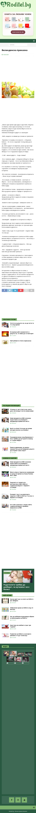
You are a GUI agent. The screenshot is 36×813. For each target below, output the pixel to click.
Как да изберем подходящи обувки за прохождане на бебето (22, 617)
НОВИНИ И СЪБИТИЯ (9, 458)
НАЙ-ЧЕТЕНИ (7, 595)
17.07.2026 (13, 452)
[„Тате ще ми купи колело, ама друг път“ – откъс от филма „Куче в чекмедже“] (25, 659)
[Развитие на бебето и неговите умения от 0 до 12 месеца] (5, 635)
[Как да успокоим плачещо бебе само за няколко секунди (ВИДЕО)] (13, 653)
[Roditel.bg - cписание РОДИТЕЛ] (18, 7)
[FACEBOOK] (11, 800)
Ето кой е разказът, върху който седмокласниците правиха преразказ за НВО (21, 506)
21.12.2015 (13, 335)
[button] (34, 40)
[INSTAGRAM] (18, 800)
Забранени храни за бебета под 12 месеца (21, 608)
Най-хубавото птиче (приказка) (20, 341)
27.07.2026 (13, 442)
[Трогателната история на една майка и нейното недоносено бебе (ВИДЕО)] (25, 727)
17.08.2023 (13, 326)
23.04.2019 (13, 602)
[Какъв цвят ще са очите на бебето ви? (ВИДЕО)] (5, 600)
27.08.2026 (13, 413)
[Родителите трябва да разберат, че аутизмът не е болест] (18, 577)
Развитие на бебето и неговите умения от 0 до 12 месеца (20, 634)
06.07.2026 (13, 477)
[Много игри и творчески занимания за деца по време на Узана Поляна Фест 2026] (5, 474)
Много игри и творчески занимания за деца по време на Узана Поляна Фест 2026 (22, 473)
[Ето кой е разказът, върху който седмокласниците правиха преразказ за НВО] (5, 506)
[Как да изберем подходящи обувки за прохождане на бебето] (5, 618)
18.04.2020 (6, 54)
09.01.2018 (13, 628)
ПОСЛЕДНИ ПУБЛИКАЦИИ (11, 405)
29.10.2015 (13, 620)
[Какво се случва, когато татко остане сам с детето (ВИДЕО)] (6, 653)
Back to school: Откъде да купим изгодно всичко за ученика (21, 429)
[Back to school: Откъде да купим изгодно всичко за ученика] (5, 430)
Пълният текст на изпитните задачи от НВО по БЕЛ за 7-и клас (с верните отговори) (22, 496)
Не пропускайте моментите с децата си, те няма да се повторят (22, 332)
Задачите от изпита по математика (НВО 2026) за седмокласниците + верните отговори (19, 485)
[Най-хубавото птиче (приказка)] (5, 342)
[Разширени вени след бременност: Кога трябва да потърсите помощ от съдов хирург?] (5, 439)
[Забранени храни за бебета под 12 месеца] (5, 609)
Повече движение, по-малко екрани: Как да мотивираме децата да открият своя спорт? (22, 449)
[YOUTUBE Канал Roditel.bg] (24, 800)
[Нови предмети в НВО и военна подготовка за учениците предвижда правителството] (5, 420)
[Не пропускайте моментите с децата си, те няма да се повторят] (5, 333)
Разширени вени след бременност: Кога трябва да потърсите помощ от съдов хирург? (22, 438)
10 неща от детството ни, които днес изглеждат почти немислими (21, 410)
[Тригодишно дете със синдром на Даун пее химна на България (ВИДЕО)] (17, 727)
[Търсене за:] (18, 45)
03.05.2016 (13, 611)
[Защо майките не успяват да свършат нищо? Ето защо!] (17, 659)
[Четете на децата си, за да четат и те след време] (5, 325)
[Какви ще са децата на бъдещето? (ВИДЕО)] (28, 654)
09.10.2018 (13, 637)
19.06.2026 (13, 489)
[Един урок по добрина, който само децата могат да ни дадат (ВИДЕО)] (20, 654)
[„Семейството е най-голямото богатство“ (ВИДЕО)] (10, 727)
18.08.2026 (13, 423)
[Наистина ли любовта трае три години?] (5, 626)
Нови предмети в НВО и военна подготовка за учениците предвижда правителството (20, 419)
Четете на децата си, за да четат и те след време (22, 324)
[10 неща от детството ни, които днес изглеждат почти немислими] (5, 411)
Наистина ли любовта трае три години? (20, 626)
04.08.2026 (13, 432)
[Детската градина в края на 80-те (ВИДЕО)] (10, 659)
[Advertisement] (15, 69)
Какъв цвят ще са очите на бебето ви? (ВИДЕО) (21, 599)
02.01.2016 (13, 342)
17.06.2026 (13, 499)
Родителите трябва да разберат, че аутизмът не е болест (16, 587)
